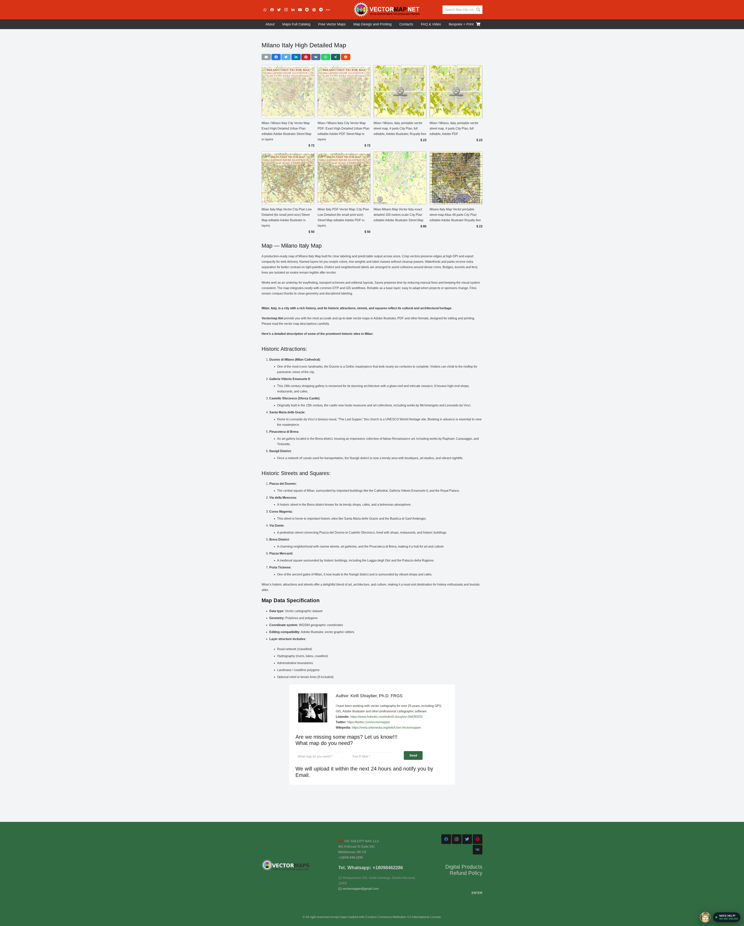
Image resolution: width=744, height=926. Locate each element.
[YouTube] (299, 9)
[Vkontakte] (477, 849)
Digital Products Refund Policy (463, 870)
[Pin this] (306, 57)
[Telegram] (320, 9)
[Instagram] (285, 9)
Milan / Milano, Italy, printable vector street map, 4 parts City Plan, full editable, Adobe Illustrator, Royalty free (400, 128)
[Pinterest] (313, 9)
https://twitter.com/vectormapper (368, 722)
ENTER (477, 893)
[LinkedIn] (292, 9)
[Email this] (266, 57)
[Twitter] (279, 9)
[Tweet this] (286, 57)
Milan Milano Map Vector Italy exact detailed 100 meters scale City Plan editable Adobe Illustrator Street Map (398, 215)
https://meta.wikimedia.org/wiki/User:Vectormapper (386, 727)
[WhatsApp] (265, 9)
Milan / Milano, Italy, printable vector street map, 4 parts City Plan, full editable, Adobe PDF (454, 128)
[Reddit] (306, 9)
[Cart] (478, 24)
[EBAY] (327, 9)
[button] (727, 917)
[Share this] (276, 57)
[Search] (478, 9)
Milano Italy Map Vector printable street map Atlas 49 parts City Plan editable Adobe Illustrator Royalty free (455, 215)
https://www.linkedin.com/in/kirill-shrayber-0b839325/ (386, 716)
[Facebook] (272, 9)
